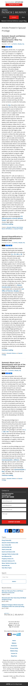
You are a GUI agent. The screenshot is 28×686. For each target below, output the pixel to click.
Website (14, 643)
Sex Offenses (6, 556)
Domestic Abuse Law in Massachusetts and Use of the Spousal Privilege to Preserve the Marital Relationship (13, 365)
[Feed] (21, 530)
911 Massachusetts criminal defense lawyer (12, 218)
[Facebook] (6, 530)
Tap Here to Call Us (14, 4)
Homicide (5, 565)
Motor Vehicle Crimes (9, 563)
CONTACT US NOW (14, 522)
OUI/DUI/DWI (7, 547)
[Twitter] (10, 530)
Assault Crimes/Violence (10, 542)
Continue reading (7, 224)
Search (14, 581)
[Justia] (18, 530)
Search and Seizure (8, 552)
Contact (14, 17)
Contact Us (14, 653)
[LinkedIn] (14, 530)
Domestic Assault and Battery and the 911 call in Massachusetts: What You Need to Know (13, 39)
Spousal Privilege (18, 228)
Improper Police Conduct (10, 554)
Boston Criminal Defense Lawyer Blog (14, 11)
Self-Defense (9, 228)
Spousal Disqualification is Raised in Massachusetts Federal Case (12, 238)
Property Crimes (7, 558)
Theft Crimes (6, 549)
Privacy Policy (14, 648)
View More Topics (7, 568)
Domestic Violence (11, 227)
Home (4, 17)
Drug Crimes (6, 540)
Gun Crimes (6, 545)
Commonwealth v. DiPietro (10, 460)
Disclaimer (14, 645)
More (23, 17)
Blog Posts (14, 656)
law (9, 105)
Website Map (14, 651)
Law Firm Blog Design (14, 684)
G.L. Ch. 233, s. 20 (16, 254)
